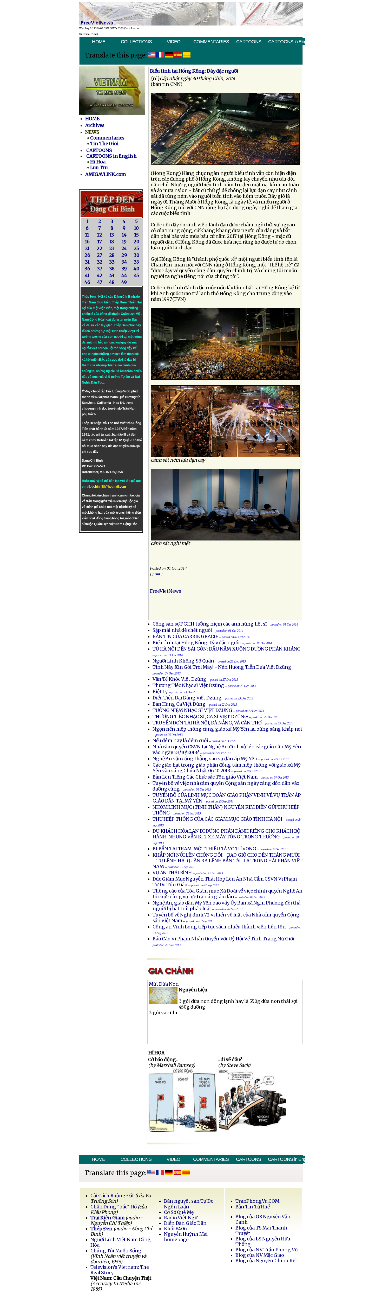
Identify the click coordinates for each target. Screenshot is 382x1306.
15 (136, 235)
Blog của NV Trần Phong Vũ (266, 1250)
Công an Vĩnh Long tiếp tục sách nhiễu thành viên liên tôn (219, 927)
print (156, 574)
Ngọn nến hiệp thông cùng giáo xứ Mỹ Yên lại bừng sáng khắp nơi (227, 729)
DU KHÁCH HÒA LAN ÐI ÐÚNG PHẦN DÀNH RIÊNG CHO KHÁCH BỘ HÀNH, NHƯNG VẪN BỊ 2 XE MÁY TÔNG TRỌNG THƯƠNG (226, 834)
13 (112, 235)
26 (87, 255)
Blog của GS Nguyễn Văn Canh (263, 1219)
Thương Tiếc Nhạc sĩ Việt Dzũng (188, 685)
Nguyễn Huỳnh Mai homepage (186, 1237)
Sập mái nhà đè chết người (182, 630)
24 (124, 248)
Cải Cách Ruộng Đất (112, 1196)
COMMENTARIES (211, 41)
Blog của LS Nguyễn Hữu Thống (262, 1241)
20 (136, 242)
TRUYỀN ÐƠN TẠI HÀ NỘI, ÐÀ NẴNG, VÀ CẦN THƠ (207, 723)
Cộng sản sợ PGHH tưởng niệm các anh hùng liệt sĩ (210, 624)
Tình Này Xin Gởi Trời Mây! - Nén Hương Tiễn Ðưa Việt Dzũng (222, 667)
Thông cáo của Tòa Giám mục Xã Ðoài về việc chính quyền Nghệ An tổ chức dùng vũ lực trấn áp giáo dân (227, 894)
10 (136, 228)
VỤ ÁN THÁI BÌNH (172, 873)
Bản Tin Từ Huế (252, 1207)
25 (136, 248)
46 (87, 282)
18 (112, 242)
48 (112, 282)
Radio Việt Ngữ (180, 1218)
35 (136, 262)
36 (87, 269)
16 (87, 242)
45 (136, 275)
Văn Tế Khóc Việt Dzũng (180, 679)
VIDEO (173, 41)
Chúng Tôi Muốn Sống (115, 1251)
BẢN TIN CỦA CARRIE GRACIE (186, 636)
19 (124, 242)
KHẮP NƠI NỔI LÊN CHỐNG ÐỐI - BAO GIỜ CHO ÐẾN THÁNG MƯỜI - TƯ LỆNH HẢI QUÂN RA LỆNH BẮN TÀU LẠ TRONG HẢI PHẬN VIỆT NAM (227, 860)
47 (99, 282)
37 (99, 269)
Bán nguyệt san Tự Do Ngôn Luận (189, 1203)
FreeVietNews (165, 591)
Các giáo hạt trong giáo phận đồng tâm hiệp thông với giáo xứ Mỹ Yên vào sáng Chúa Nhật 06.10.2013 (227, 768)
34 (124, 262)
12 (99, 235)
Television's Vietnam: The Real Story (119, 1270)
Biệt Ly (160, 692)
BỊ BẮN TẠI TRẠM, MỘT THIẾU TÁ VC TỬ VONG (204, 849)
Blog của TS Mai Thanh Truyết (261, 1230)
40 (136, 269)
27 (99, 255)
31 (87, 262)
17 (99, 242)
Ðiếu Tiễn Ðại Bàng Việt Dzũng (187, 698)
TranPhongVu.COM (257, 1201)
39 (124, 269)
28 (112, 255)
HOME (98, 41)
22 (99, 248)
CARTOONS (248, 41)
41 (87, 275)
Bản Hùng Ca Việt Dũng (179, 704)
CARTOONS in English (286, 41)
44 (124, 275)
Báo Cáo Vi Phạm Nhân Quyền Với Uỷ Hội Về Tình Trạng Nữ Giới (223, 939)
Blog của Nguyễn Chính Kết (266, 1261)
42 (99, 275)
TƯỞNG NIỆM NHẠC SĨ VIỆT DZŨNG (192, 710)
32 (99, 262)
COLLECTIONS (136, 41)
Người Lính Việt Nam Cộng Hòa (120, 1242)
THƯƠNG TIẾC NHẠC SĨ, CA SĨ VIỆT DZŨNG (200, 716)
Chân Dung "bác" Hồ (113, 1207)
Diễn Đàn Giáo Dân (185, 1223)
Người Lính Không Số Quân (183, 661)
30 (136, 255)
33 (112, 262)
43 (112, 275)
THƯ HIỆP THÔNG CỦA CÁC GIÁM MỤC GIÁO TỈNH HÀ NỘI (217, 819)
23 (112, 248)
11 (87, 235)
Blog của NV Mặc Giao (259, 1255)
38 (112, 269)
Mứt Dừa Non (164, 984)
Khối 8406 (175, 1229)
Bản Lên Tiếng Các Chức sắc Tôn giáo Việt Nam (205, 777)
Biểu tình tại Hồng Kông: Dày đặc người (197, 643)
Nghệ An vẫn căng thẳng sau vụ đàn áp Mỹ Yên (205, 759)
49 (124, 282)
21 (87, 248)
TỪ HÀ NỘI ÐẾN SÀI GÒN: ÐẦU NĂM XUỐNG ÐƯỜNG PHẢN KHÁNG (227, 649)
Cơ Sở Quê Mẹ (178, 1212)
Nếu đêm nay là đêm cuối (180, 740)
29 (124, 255)
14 (124, 235)
